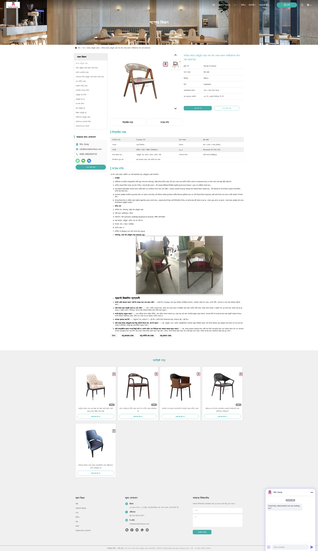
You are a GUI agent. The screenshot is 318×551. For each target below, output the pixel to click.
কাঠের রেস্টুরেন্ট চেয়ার (93, 48)
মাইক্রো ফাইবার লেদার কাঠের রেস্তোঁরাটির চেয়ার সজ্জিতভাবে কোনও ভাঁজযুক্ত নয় (95, 466)
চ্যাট (288, 5)
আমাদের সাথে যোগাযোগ (265, 5)
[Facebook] (132, 531)
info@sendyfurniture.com (91, 149)
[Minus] (311, 492)
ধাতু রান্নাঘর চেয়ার (127, 336)
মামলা (77, 526)
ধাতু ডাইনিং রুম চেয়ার (147, 336)
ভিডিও (243, 5)
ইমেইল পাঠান (202, 532)
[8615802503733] (142, 531)
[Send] (312, 547)
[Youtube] (137, 531)
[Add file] (269, 547)
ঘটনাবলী (251, 5)
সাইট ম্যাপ (121, 548)
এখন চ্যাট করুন (90, 167)
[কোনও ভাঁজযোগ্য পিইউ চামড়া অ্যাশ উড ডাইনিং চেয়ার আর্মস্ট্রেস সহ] (138, 386)
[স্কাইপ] (89, 160)
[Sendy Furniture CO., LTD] (13, 5)
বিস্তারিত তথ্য (128, 122)
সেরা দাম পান (197, 108)
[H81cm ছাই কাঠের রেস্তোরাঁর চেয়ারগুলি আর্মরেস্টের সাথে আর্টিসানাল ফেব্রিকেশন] (222, 386)
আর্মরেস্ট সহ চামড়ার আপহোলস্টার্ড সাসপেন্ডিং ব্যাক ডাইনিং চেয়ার (180, 408)
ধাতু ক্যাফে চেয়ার (165, 336)
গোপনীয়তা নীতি (111, 548)
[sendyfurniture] (147, 531)
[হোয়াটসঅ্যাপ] (77, 160)
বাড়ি (213, 5)
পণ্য (234, 5)
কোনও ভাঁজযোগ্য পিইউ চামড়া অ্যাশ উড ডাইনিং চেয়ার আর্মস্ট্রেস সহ (138, 409)
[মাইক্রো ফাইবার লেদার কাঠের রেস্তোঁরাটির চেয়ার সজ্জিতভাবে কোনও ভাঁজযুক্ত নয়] (96, 443)
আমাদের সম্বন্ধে (224, 5)
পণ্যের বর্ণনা (164, 122)
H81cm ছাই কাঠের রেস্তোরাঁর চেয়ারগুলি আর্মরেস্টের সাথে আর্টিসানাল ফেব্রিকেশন (222, 409)
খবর (77, 522)
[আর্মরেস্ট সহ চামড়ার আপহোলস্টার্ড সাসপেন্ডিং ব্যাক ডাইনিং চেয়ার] (180, 386)
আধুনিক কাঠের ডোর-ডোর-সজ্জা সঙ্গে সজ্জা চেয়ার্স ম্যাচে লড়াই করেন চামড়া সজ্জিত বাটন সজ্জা (95, 409)
